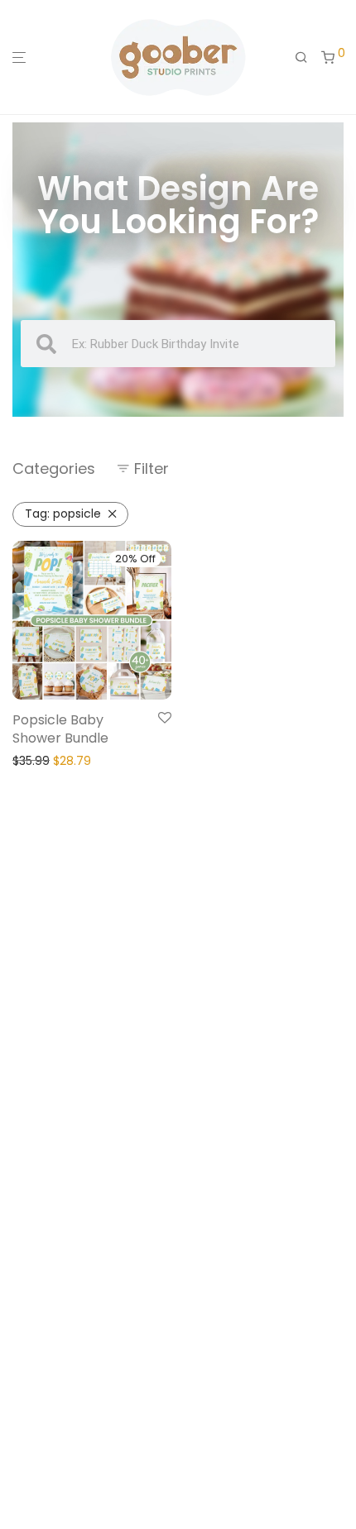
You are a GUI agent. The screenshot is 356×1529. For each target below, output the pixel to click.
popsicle (63, 513)
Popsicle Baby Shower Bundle (60, 729)
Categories (53, 468)
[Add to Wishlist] (164, 718)
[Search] (301, 58)
